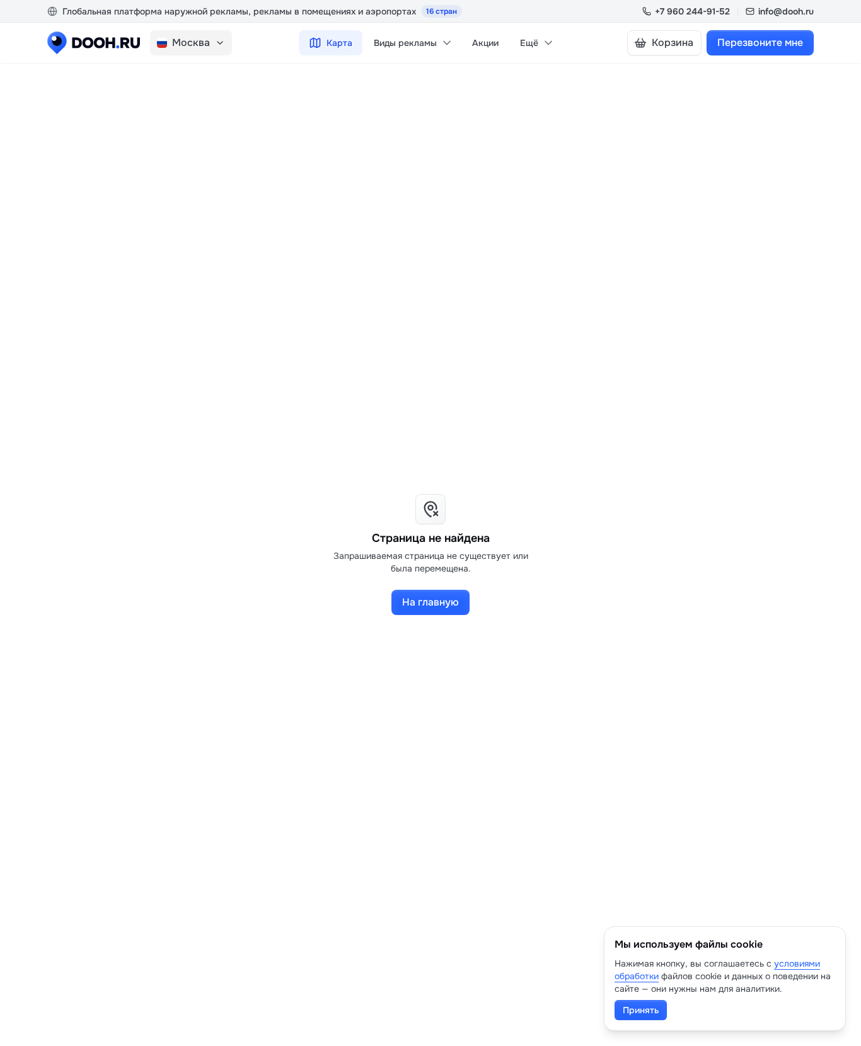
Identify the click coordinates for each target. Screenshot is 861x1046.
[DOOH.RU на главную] (93, 43)
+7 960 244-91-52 (692, 11)
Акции (485, 43)
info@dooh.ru (786, 11)
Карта (339, 43)
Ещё (529, 43)
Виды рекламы (405, 43)
